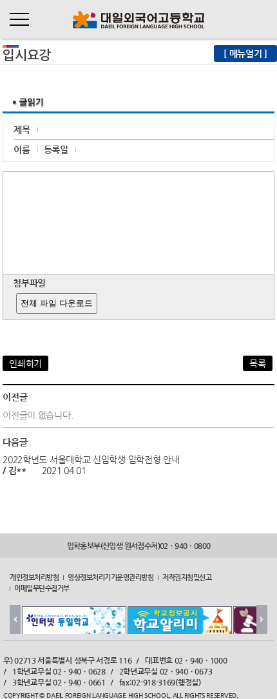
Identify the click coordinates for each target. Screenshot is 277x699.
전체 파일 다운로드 (57, 303)
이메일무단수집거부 (42, 587)
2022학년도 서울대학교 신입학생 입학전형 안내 (91, 459)
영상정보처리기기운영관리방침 (110, 577)
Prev (15, 619)
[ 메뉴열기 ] (245, 53)
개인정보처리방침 (34, 577)
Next (261, 619)
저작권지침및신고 (186, 577)
